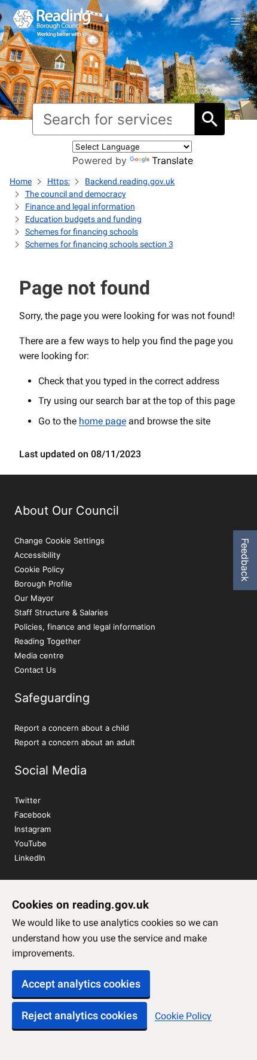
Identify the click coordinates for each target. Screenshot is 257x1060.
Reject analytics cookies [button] (79, 1015)
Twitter (27, 800)
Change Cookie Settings (59, 540)
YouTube (30, 843)
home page (102, 421)
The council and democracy (75, 194)
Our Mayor (34, 598)
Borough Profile (43, 583)
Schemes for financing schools (81, 231)
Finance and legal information (80, 206)
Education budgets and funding (83, 219)
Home (21, 181)
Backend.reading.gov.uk (130, 181)
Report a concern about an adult (74, 742)
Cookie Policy (183, 1016)
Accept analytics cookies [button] (81, 983)
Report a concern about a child (71, 728)
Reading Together (47, 641)
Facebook (32, 814)
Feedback (245, 560)
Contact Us (35, 670)
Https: (58, 181)
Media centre (39, 655)
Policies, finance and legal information (84, 626)
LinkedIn (29, 857)
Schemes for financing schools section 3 (99, 244)
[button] (235, 21)
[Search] (210, 119)
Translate (172, 160)
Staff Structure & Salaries (61, 612)
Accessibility (37, 555)
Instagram (32, 829)
